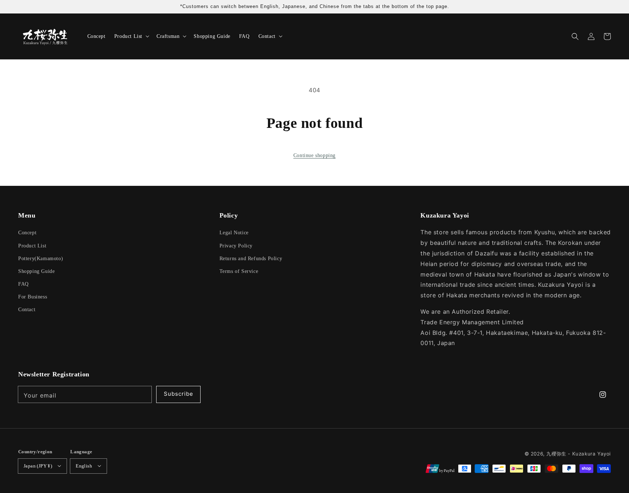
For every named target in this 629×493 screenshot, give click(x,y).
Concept (27, 232)
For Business (32, 297)
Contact (26, 309)
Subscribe (178, 393)
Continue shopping (314, 155)
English (84, 466)
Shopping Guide (36, 271)
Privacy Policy (236, 246)
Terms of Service (238, 271)
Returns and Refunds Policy (250, 258)
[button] (575, 36)
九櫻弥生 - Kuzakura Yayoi (578, 454)
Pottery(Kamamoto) (40, 258)
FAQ (23, 284)
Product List (32, 246)
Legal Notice (234, 232)
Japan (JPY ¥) (38, 466)
